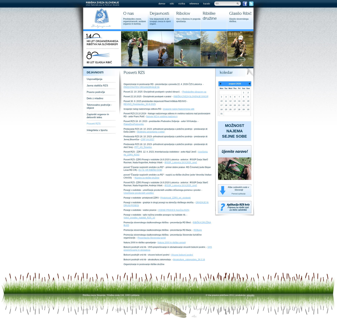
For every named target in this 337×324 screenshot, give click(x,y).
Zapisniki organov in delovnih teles (98, 116)
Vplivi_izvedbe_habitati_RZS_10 (139, 218)
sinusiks (250, 295)
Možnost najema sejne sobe (234, 131)
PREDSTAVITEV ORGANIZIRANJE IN (141, 87)
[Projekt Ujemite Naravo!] (234, 179)
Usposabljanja (94, 79)
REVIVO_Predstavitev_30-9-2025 (140, 104)
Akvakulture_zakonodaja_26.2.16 (189, 259)
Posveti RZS (93, 123)
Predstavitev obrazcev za (194, 92)
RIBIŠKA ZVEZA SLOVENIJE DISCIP (191, 96)
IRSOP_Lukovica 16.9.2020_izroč (181, 162)
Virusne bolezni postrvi (182, 255)
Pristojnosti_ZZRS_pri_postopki (175, 198)
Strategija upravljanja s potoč (151, 132)
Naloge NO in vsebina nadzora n (161, 116)
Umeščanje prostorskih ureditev (139, 193)
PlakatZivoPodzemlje (134, 124)
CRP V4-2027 (147, 139)
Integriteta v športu (97, 130)
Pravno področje (96, 92)
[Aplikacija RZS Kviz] (234, 212)
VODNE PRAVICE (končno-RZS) (173, 210)
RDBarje (198, 230)
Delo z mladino (95, 98)
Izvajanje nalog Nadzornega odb (178, 109)
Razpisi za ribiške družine (147, 178)
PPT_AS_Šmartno (143, 147)
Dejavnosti (95, 72)
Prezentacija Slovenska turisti (152, 238)
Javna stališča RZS (97, 85)
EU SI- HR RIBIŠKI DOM (150, 170)
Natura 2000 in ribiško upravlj (172, 242)
